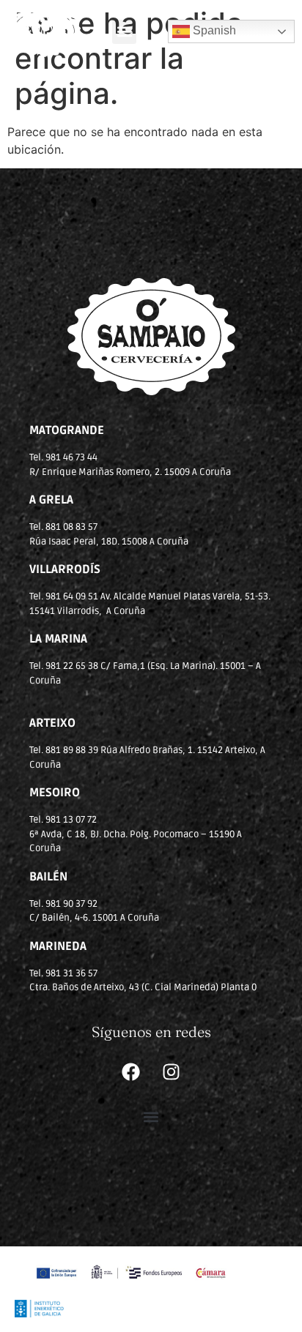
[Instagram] (171, 1072)
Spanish (213, 30)
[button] (124, 32)
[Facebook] (131, 1072)
